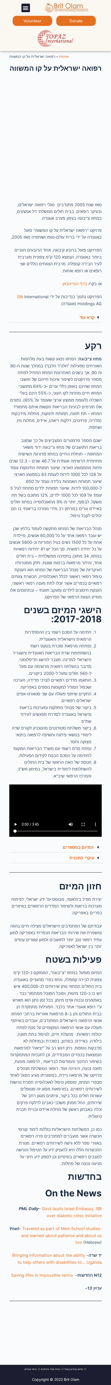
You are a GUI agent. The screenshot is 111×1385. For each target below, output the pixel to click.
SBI (20, 296)
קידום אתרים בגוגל (74, 1369)
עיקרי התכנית (81, 857)
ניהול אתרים (31, 1369)
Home (64, 56)
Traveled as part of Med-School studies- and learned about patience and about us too (61, 1235)
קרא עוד (87, 317)
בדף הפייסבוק (74, 283)
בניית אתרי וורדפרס (50, 1369)
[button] (25, 8)
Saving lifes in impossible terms (42, 1275)
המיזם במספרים (78, 847)
